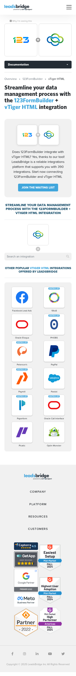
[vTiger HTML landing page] (55, 40)
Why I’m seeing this (22, 21)
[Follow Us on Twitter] (63, 654)
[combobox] (38, 256)
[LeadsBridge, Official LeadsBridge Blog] (18, 7)
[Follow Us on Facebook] (12, 654)
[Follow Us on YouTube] (50, 654)
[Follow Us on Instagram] (24, 654)
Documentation (18, 64)
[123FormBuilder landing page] (20, 40)
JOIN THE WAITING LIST (38, 187)
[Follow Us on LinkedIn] (37, 654)
